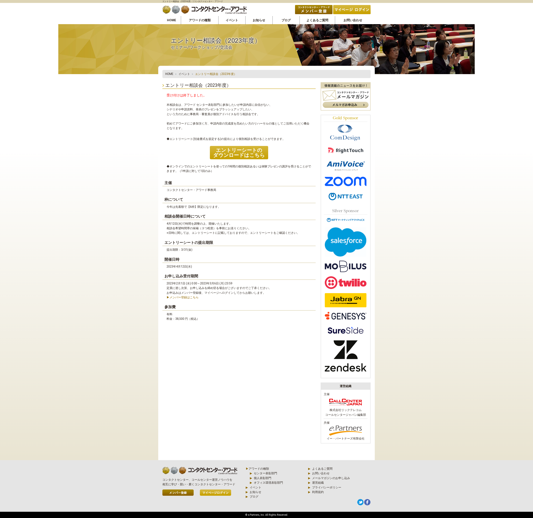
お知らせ (259, 20)
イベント (232, 20)
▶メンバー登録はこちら (183, 297)
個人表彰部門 (262, 478)
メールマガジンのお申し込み (331, 478)
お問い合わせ (353, 20)
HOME (171, 20)
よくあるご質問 (317, 20)
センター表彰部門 (265, 473)
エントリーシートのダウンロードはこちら (239, 152)
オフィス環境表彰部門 (268, 482)
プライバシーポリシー (326, 487)
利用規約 (318, 492)
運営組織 (318, 482)
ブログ (286, 20)
